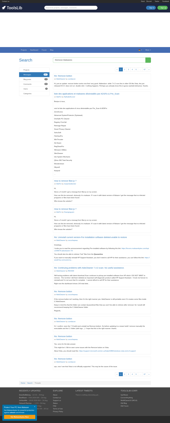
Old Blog (124, 403)
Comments (35, 84)
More (147, 50)
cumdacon (72, 79)
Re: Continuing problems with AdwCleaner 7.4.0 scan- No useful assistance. (89, 268)
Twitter (156, 1)
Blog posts (35, 79)
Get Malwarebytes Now (20, 417)
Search (25, 60)
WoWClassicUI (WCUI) (129, 400)
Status (55, 403)
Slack (143, 1)
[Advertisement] (85, 30)
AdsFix (58, 97)
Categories (27, 93)
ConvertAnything (127, 398)
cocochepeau (73, 240)
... (140, 69)
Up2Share (124, 395)
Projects (24, 50)
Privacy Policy (58, 411)
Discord (148, 1)
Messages (35, 75)
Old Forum (124, 406)
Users (35, 89)
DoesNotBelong (25, 395)
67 (145, 69)
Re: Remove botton (63, 76)
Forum (44, 50)
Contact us (5, 1)
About (55, 395)
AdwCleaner (60, 79)
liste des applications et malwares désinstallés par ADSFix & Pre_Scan (86, 94)
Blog (51, 50)
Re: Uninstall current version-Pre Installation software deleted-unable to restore (90, 237)
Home (23, 383)
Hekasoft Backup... (26, 403)
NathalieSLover (69, 97)
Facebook (165, 1)
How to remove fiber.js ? (65, 181)
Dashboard (34, 50)
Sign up (163, 8)
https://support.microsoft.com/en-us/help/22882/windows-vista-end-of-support (107, 351)
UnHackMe (23, 400)
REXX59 (71, 271)
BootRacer (23, 398)
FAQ (54, 406)
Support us (57, 400)
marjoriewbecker (70, 184)
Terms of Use (58, 409)
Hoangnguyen (69, 212)
